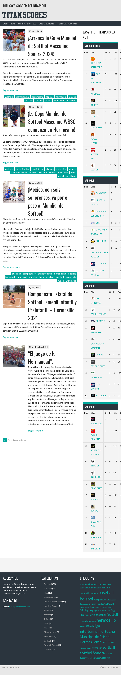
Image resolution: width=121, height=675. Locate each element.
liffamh (90, 626)
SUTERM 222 (95, 156)
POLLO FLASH (94, 141)
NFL (112, 642)
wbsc (73, 172)
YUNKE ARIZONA (95, 437)
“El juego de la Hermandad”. (41, 357)
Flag (46, 593)
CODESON (109, 604)
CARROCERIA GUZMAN (97, 345)
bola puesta (99, 599)
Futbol (47, 610)
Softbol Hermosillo (27, 23)
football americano (88, 621)
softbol (38, 100)
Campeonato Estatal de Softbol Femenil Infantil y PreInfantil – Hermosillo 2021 (52, 306)
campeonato (29, 273)
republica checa (19, 172)
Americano (102, 584)
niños (82, 648)
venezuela (59, 100)
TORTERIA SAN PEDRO (96, 65)
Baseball (48, 584)
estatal (109, 607)
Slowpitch (48, 636)
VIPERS (99, 354)
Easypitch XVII (9, 23)
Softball (47, 641)
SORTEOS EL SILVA (95, 452)
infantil (82, 627)
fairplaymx (94, 610)
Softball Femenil (51, 645)
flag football (99, 614)
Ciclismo (48, 588)
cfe (90, 604)
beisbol (86, 598)
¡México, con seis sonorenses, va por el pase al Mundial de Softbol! (48, 201)
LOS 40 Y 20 (101, 263)
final (108, 610)
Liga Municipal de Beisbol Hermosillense (97, 636)
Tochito (47, 649)
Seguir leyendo (12, 90)
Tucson (83, 658)
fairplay (84, 610)
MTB (46, 623)
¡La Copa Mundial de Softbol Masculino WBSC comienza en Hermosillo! (52, 121)
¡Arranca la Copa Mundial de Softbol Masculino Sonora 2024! (52, 46)
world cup (71, 100)
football (112, 614)
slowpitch (96, 647)
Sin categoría (50, 632)
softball (28, 100)
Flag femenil (49, 597)
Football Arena (51, 606)
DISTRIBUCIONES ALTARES (99, 254)
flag (113, 610)
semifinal (87, 648)
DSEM (98, 222)
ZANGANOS (102, 193)
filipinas (50, 96)
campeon (112, 600)
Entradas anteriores (15, 440)
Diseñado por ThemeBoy (108, 667)
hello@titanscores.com (19, 606)
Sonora (47, 100)
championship (22, 96)
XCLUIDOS (101, 395)
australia (9, 96)
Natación (48, 627)
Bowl (107, 600)
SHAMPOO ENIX (96, 524)
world (61, 176)
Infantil (47, 614)
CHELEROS (101, 241)
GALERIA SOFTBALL (46, 23)
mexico (72, 96)
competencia (84, 607)
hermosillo (61, 96)
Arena (108, 584)
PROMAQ (100, 321)
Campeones (84, 604)
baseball (106, 592)
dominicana (37, 96)
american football (88, 584)
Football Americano (53, 601)
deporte (93, 607)
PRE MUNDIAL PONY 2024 (67, 23)
